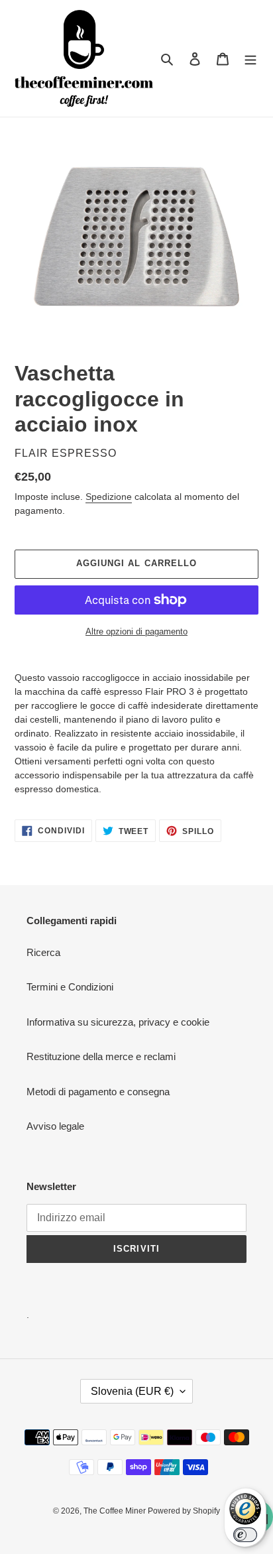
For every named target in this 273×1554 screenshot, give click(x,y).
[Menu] (250, 58)
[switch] (245, 1534)
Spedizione (108, 496)
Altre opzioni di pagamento (136, 631)
